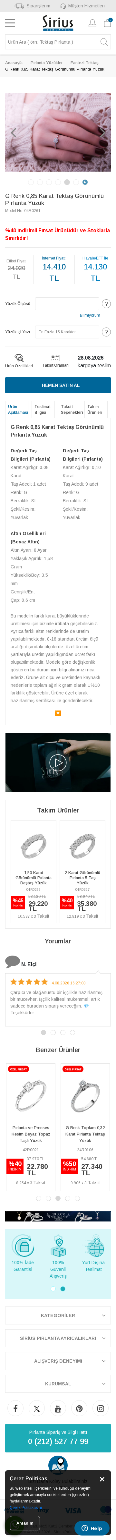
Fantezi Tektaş (85, 62)
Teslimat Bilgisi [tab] (42, 409)
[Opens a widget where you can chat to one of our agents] (92, 1529)
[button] (13, 132)
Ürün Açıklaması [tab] (18, 409)
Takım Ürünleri (94, 409)
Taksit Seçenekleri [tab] (71, 409)
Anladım (24, 1523)
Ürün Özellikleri (19, 366)
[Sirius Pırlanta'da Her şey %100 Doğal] (58, 1216)
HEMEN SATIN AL (61, 385)
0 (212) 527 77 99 (58, 1441)
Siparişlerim (38, 5)
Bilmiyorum (90, 315)
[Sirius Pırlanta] (58, 23)
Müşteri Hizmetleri (86, 5)
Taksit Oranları (55, 365)
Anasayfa (14, 62)
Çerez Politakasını (26, 1507)
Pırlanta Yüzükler (47, 62)
